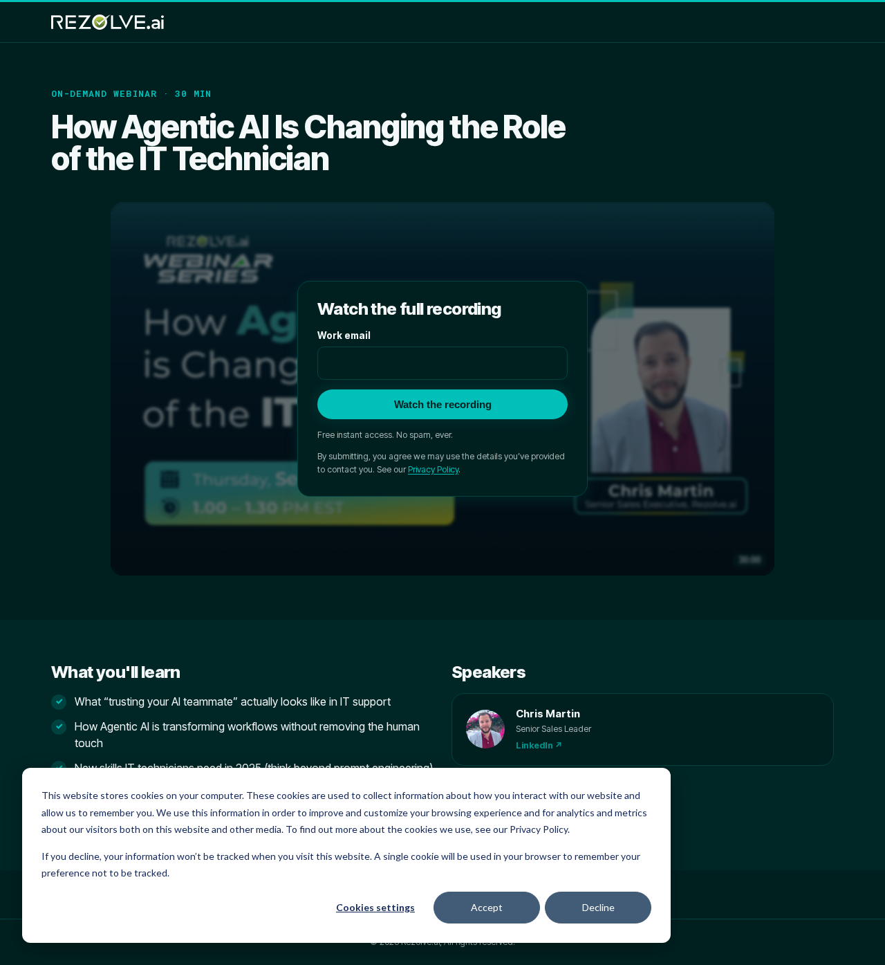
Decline (598, 907)
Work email (344, 335)
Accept (487, 907)
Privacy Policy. (540, 829)
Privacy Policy (433, 469)
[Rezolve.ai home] (107, 22)
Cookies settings (375, 907)
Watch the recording (443, 404)
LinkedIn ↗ (539, 745)
